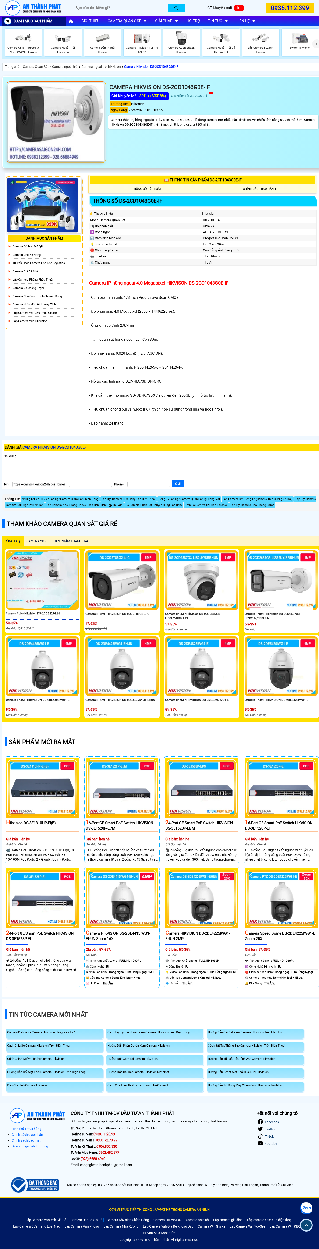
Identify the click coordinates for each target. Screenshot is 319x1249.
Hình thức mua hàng (26, 1129)
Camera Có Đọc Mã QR (28, 246)
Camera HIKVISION (167, 1220)
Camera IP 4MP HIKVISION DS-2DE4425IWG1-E (37, 700)
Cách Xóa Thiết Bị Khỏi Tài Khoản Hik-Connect (137, 1085)
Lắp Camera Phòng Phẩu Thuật (33, 279)
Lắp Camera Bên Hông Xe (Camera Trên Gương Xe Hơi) (257, 499)
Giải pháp (163, 21)
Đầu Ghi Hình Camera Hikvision (27, 1085)
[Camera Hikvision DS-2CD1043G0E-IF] (56, 122)
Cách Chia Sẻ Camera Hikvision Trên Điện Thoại (38, 1045)
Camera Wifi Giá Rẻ (211, 1226)
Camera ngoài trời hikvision (101, 67)
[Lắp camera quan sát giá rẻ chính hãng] (70, 21)
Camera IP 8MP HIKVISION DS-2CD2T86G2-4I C (117, 614)
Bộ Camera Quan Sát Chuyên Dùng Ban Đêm (154, 505)
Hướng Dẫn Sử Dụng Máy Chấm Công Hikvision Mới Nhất (245, 1085)
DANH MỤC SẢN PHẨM (33, 21)
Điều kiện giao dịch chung (30, 1146)
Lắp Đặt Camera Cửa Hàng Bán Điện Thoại (129, 499)
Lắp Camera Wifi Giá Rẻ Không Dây (168, 1226)
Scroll (306, 1225)
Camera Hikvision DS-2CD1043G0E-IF (151, 67)
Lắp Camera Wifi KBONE (287, 1226)
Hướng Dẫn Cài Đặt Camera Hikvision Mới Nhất (138, 1072)
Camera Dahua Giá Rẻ (86, 1220)
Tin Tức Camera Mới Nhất (48, 1014)
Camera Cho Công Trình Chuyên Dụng (37, 296)
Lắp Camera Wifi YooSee (247, 1226)
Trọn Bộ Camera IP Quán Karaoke (206, 505)
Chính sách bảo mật (26, 1140)
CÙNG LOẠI (13, 541)
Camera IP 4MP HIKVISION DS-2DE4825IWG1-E (197, 700)
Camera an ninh (197, 1220)
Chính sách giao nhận (27, 1134)
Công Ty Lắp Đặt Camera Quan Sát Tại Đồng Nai (189, 499)
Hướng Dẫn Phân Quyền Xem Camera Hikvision (138, 1045)
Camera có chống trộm (28, 288)
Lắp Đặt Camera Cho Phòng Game (252, 505)
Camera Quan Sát (36, 67)
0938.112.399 (290, 8)
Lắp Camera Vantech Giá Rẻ (45, 1220)
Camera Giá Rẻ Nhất (26, 271)
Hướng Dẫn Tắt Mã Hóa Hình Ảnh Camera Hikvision (241, 1058)
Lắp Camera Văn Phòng (81, 1226)
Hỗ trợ (193, 21)
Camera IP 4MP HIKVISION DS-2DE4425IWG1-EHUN (120, 700)
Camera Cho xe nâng (27, 255)
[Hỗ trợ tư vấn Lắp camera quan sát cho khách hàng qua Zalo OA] (306, 1208)
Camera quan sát (124, 21)
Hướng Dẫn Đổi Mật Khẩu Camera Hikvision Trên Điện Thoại (46, 1072)
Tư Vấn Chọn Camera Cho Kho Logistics (39, 263)
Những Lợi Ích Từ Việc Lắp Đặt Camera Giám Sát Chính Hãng (60, 499)
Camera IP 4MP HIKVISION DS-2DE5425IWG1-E (276, 700)
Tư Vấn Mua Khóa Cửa (159, 1233)
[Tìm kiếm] (176, 8)
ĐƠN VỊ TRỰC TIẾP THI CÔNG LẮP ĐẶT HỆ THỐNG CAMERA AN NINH (159, 1209)
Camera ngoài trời (65, 67)
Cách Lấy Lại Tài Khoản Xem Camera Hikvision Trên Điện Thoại (148, 1032)
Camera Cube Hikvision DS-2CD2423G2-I (33, 613)
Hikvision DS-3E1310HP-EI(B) (31, 823)
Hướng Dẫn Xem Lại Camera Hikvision (132, 1058)
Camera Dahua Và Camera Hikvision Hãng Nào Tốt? (41, 1032)
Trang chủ (12, 67)
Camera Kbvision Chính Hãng (128, 1220)
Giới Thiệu (90, 21)
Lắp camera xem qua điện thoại (269, 1220)
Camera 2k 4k (37, 541)
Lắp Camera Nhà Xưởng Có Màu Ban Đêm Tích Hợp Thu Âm (84, 505)
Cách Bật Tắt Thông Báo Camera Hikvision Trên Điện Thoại (246, 1045)
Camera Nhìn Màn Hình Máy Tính (34, 304)
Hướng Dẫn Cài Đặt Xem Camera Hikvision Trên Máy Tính (245, 1032)
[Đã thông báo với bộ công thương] (34, 1184)
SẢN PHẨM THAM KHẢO (71, 541)
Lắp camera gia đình (228, 1220)
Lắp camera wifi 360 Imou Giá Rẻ (35, 313)
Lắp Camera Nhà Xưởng (120, 1226)
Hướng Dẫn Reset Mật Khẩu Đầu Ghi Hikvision (238, 1072)
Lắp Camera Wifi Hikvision (30, 321)
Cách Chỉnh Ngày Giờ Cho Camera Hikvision (35, 1058)
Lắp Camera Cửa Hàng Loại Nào (36, 1226)
